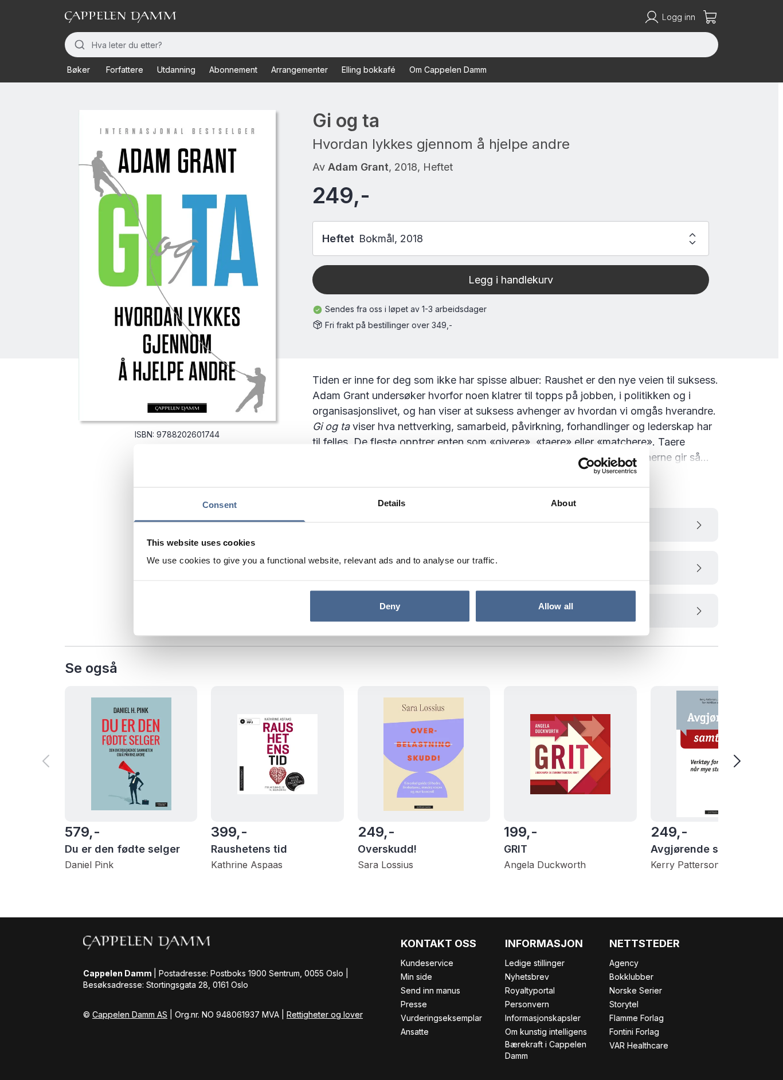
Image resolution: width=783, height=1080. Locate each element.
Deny (389, 605)
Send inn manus (430, 990)
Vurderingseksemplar (441, 1018)
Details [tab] (392, 503)
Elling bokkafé (369, 69)
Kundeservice (427, 963)
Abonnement (233, 69)
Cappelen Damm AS (129, 1014)
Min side (416, 977)
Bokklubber (631, 977)
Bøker (78, 69)
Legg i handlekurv (510, 280)
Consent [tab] (219, 505)
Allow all (555, 605)
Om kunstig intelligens (546, 1031)
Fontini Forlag (634, 1031)
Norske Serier (635, 990)
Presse (414, 1004)
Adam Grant (358, 167)
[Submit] (78, 44)
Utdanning (176, 69)
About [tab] (563, 503)
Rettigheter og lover (325, 1014)
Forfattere (124, 69)
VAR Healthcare (638, 1045)
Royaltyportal (530, 990)
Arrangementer (299, 69)
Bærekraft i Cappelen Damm (545, 1050)
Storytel (624, 1004)
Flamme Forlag (636, 1018)
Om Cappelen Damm (448, 69)
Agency (624, 963)
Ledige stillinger (535, 963)
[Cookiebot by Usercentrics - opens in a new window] (587, 465)
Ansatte (415, 1031)
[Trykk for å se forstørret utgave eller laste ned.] (177, 265)
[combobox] (391, 44)
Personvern (527, 1004)
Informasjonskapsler (543, 1018)
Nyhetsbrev (527, 977)
